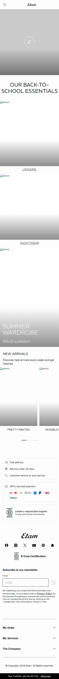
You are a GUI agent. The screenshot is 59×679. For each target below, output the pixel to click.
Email (6, 575)
